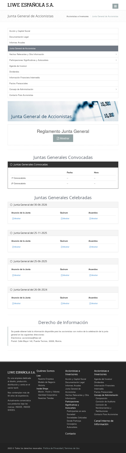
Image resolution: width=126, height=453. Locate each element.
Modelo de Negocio (46, 382)
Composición (101, 398)
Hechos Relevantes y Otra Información (26, 54)
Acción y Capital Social (19, 30)
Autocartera (72, 427)
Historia (41, 385)
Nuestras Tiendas (46, 398)
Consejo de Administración (21, 89)
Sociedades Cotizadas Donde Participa (77, 419)
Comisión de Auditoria (105, 401)
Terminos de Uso (71, 448)
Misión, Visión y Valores (49, 391)
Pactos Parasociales (18, 83)
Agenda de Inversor (18, 65)
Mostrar (64, 138)
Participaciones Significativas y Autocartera (28, 60)
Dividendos (14, 71)
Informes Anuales (17, 42)
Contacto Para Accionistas (21, 95)
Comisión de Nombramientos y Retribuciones (103, 408)
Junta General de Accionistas (22, 48)
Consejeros (72, 423)
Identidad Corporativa (47, 394)
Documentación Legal (19, 36)
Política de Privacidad (53, 448)
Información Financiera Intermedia (24, 77)
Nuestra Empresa (46, 378)
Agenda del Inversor (103, 378)
